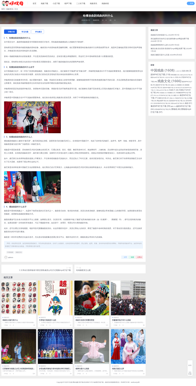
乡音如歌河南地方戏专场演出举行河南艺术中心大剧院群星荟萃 (55, 369)
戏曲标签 (105, 3)
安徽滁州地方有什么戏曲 (121, 320)
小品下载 (56, 3)
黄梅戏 (176, 109)
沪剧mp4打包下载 (162, 90)
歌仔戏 (179, 87)
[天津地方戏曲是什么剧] (55, 298)
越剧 (173, 106)
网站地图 (75, 382)
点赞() (139, 257)
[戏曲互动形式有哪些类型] (91, 298)
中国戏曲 (10, 252)
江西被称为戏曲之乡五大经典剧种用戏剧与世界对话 (18, 369)
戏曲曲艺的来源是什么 (159, 35)
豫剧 (188, 103)
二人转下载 (80, 3)
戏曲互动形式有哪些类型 (85, 320)
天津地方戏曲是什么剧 (47, 320)
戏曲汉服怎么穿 (118, 368)
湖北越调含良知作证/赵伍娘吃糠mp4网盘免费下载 (170, 38)
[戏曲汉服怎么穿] (128, 346)
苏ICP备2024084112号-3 (86, 382)
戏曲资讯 (93, 3)
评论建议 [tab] (38, 32)
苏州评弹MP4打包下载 (162, 103)
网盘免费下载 (163, 101)
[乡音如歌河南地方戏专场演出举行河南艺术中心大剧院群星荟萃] (55, 346)
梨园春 (181, 85)
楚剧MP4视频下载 (169, 87)
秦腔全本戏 (163, 98)
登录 (191, 3)
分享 (125, 257)
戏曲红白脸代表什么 (10, 320)
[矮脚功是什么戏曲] (91, 346)
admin (10, 257)
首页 (34, 3)
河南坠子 (173, 90)
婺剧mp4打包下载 (157, 77)
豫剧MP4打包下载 (160, 106)
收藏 (132, 257)
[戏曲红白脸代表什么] (18, 298)
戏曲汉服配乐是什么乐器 (160, 55)
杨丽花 (174, 85)
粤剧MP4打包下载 (182, 98)
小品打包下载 (170, 77)
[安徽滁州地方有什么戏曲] (128, 298)
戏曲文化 (19, 252)
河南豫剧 (171, 92)
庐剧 (178, 77)
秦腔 (176, 95)
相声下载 (68, 3)
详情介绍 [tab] (11, 32)
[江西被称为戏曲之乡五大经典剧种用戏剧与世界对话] (18, 346)
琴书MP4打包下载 (166, 95)
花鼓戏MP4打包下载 (177, 101)
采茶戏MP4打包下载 (162, 109)
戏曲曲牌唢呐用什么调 (159, 45)
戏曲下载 (44, 3)
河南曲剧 (163, 92)
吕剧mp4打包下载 (186, 75)
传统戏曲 (175, 75)
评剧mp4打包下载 (178, 103)
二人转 (178, 71)
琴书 (156, 95)
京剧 (185, 71)
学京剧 (70, 382)
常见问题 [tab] (25, 32)
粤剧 (172, 98)
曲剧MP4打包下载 (163, 85)
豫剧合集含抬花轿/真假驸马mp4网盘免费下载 (168, 48)
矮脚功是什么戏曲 (82, 368)
